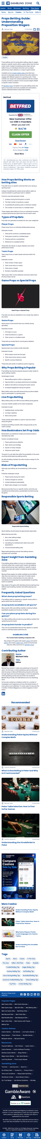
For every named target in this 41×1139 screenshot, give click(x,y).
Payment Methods (7, 1046)
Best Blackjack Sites (21, 1018)
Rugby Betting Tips (28, 967)
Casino (18, 12)
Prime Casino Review (20, 1059)
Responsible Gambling (24, 1073)
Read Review (20, 141)
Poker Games (16, 1035)
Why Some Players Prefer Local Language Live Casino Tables (27, 934)
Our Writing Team (7, 1070)
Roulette (35, 963)
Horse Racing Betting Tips (11, 975)
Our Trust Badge (7, 1080)
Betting (26, 8)
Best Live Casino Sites (8, 1011)
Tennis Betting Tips (32, 980)
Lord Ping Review (7, 1059)
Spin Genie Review (22, 1056)
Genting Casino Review (9, 1053)
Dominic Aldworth (9, 767)
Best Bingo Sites (22, 1011)
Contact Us (18, 1070)
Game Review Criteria (22, 1077)
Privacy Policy (28, 1070)
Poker (28, 963)
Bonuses (17, 8)
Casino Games (6, 1032)
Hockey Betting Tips (13, 971)
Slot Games (16, 1032)
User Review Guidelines (21, 1080)
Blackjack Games (7, 1038)
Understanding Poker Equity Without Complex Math (27, 911)
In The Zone (28, 12)
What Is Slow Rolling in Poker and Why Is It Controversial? (20, 771)
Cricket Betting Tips (25, 984)
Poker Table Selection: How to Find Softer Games (27, 922)
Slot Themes (19, 1046)
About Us (24, 1067)
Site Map (33, 1080)
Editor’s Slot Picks (17, 963)
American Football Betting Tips (13, 980)
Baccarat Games (19, 1038)
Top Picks (12, 984)
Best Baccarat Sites (7, 1014)
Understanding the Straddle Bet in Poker (18, 843)
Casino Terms (29, 1046)
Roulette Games (27, 1035)
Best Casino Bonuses (21, 1004)
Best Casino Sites (7, 1004)
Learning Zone (14, 1067)
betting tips (19, 643)
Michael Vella (8, 29)
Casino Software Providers (22, 1049)
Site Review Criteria (7, 1077)
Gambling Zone (8, 86)
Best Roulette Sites (7, 1018)
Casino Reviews (6, 1049)
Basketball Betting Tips (30, 975)
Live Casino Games (28, 1032)
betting (6, 643)
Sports (10, 12)
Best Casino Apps (7, 1007)
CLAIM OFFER (20, 134)
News (3, 12)
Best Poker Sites (21, 1014)
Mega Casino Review (8, 1056)
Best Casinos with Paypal (22, 1021)
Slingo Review (22, 1053)
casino (28, 641)
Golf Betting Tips (28, 971)
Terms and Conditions (8, 1073)
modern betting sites (18, 73)
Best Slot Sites (19, 1007)
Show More (19, 154)
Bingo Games (6, 1035)
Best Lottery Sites (7, 1021)
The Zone (35, 8)
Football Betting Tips (13, 967)
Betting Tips (5, 1024)
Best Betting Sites (31, 1007)
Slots (10, 8)
